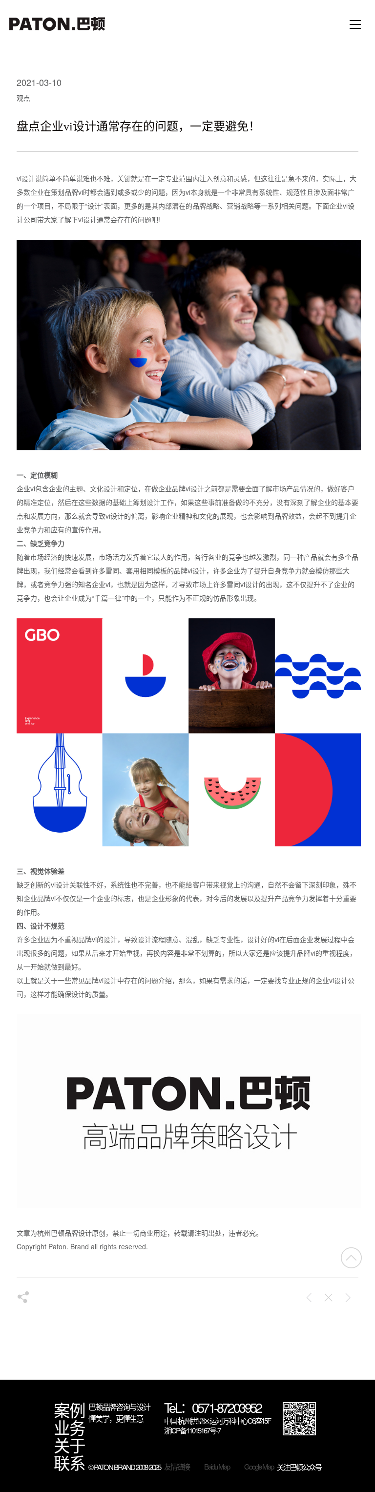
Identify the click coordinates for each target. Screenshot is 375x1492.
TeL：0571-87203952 (212, 1408)
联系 (69, 1462)
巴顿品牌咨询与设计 (119, 1406)
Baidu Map (216, 1466)
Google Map (258, 1466)
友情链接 (176, 1466)
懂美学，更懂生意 (115, 1418)
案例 (69, 1410)
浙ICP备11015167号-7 (192, 1430)
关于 (69, 1445)
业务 (69, 1427)
